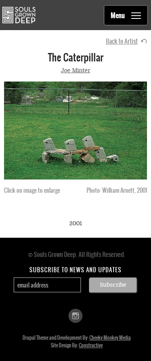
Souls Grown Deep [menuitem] (18, 15)
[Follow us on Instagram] (75, 315)
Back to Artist (122, 41)
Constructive (91, 345)
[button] (75, 130)
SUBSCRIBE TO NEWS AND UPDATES (75, 269)
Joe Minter (75, 70)
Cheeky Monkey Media (110, 337)
